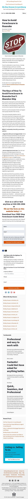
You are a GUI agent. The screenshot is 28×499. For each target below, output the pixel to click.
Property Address (8, 271)
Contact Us (21, 471)
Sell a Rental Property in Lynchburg (14, 476)
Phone (5, 277)
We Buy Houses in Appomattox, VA (11, 306)
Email (5, 232)
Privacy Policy (21, 474)
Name (5, 226)
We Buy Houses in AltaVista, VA (10, 300)
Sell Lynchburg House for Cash (14, 1)
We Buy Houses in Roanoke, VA (10, 323)
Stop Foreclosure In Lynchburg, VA (14, 4)
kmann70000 (7, 31)
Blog (20, 473)
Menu (24, 13)
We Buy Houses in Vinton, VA (10, 329)
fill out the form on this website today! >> (14, 210)
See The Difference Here (14, 459)
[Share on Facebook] (3, 250)
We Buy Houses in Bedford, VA (10, 309)
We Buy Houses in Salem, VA (10, 326)
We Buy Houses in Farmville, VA (10, 312)
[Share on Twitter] (6, 250)
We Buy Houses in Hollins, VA (10, 314)
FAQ (23, 473)
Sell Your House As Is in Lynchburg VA (12, 422)
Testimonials (14, 474)
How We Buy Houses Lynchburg (11, 473)
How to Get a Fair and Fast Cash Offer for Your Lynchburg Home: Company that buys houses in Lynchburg (13, 436)
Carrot (22, 497)
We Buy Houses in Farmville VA (10, 432)
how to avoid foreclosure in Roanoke (15, 84)
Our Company (6, 474)
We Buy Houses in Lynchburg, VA (11, 320)
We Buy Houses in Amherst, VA (10, 303)
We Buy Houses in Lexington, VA (11, 317)
